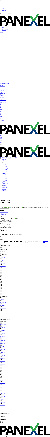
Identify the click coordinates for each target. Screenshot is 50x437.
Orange (1, 116)
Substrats (3, 27)
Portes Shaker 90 (16, 157)
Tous (0, 119)
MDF (3, 162)
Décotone (1, 134)
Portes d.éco (9, 157)
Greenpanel (6, 168)
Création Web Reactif (2, 436)
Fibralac (6, 165)
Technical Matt (2, 140)
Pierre (0, 107)
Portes (2, 182)
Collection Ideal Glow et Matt (4, 157)
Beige (0, 110)
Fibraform (6, 164)
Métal (0, 106)
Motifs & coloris (4, 26)
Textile (1, 109)
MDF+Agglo (1, 32)
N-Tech (1, 141)
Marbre (1, 105)
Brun (0, 112)
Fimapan (6, 171)
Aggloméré (4, 170)
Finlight (6, 167)
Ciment (1, 103)
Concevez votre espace (4, 7)
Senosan (1, 142)
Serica (1, 135)
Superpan (6, 161)
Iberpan (6, 169)
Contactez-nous (3, 11)
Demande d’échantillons (5, 29)
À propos (3, 8)
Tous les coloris (2, 120)
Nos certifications (4, 9)
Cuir (0, 104)
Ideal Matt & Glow (7, 177)
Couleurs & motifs (4, 159)
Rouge (1, 117)
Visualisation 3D (4, 30)
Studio (1, 137)
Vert (0, 118)
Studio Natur (1, 139)
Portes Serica (12, 157)
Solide (1, 108)
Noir (0, 115)
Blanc (0, 111)
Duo (5, 175)
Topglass (1, 138)
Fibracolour (6, 163)
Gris (0, 113)
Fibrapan (6, 166)
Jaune (0, 114)
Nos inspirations (4, 10)
